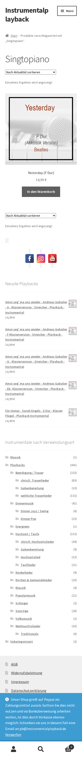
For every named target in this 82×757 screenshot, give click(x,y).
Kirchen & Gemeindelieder (33, 580)
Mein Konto (13, 749)
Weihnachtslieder (27, 626)
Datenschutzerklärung (28, 690)
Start (13, 36)
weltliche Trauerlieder (36, 496)
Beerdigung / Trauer (29, 473)
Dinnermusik (24, 503)
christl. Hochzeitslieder (37, 542)
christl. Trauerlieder (35, 480)
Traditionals (29, 634)
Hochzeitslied (30, 557)
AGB (14, 664)
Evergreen (22, 526)
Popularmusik (25, 595)
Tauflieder (28, 565)
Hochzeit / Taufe (27, 534)
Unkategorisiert (21, 641)
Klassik (15, 457)
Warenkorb (63, 745)
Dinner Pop (28, 519)
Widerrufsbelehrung (26, 673)
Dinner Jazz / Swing (35, 511)
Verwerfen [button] (13, 734)
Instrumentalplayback (26, 15)
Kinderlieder (24, 572)
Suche (41, 749)
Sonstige (21, 611)
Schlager (21, 603)
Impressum (20, 681)
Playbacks (17, 465)
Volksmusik (23, 619)
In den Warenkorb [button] (41, 191)
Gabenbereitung (32, 488)
